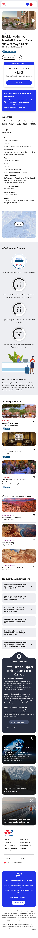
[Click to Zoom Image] (19, 20)
